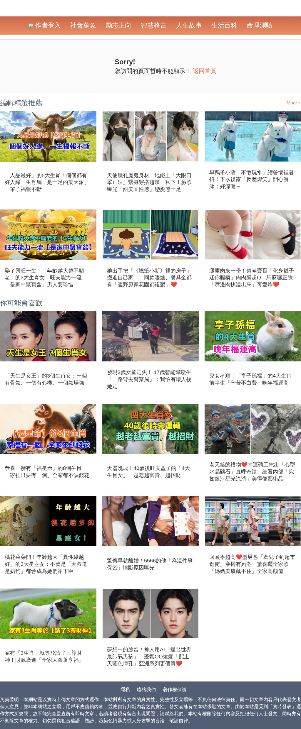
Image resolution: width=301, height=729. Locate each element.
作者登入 (47, 25)
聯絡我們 (146, 689)
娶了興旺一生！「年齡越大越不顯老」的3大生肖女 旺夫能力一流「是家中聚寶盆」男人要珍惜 (44, 278)
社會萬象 (83, 25)
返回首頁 (204, 71)
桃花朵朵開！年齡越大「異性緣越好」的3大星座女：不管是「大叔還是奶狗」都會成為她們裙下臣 (46, 564)
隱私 (125, 689)
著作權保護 (174, 689)
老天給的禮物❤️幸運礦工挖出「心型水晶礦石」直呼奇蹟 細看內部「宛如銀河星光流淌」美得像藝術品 (252, 472)
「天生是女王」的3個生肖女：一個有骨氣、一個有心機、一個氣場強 (46, 379)
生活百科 (224, 25)
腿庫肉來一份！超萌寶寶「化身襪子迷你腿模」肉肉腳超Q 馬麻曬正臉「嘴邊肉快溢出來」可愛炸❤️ (251, 278)
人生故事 (189, 25)
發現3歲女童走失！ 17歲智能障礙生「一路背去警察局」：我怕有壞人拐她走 (149, 379)
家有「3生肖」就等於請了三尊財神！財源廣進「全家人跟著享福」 (44, 656)
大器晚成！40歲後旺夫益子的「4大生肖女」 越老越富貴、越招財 (148, 471)
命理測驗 (259, 25)
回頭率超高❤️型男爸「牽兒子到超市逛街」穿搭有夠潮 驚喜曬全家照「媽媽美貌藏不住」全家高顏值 (252, 564)
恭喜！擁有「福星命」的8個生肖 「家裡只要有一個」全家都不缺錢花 (47, 471)
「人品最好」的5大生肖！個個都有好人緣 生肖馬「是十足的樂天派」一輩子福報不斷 (47, 182)
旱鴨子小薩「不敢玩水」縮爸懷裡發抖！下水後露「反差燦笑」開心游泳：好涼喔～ (251, 180)
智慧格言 (154, 25)
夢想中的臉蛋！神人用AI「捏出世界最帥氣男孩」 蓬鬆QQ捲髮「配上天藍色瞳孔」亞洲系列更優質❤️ (149, 657)
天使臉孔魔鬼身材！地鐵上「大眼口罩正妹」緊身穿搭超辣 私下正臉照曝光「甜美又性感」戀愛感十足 (149, 182)
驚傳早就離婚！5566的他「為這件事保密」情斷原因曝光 (150, 564)
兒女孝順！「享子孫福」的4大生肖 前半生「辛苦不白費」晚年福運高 (252, 379)
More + (294, 102)
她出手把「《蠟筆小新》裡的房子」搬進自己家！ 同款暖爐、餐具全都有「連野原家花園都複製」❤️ (149, 278)
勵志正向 (118, 25)
